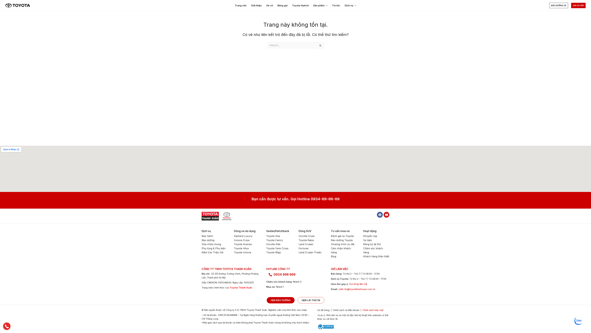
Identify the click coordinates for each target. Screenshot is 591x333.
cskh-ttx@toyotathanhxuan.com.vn (356, 289)
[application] (326, 5)
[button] (558, 5)
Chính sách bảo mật (373, 310)
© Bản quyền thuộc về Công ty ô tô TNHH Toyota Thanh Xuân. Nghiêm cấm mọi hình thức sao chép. (254, 309)
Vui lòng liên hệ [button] (358, 284)
